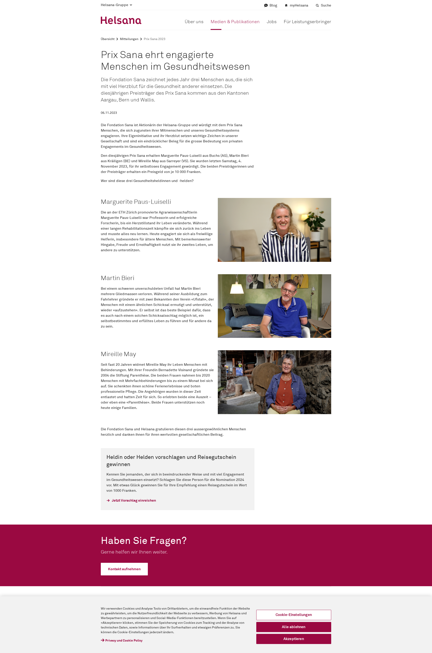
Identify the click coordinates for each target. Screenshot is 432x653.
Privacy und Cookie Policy (123, 640)
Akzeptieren (294, 639)
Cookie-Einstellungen (294, 615)
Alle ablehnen (293, 627)
